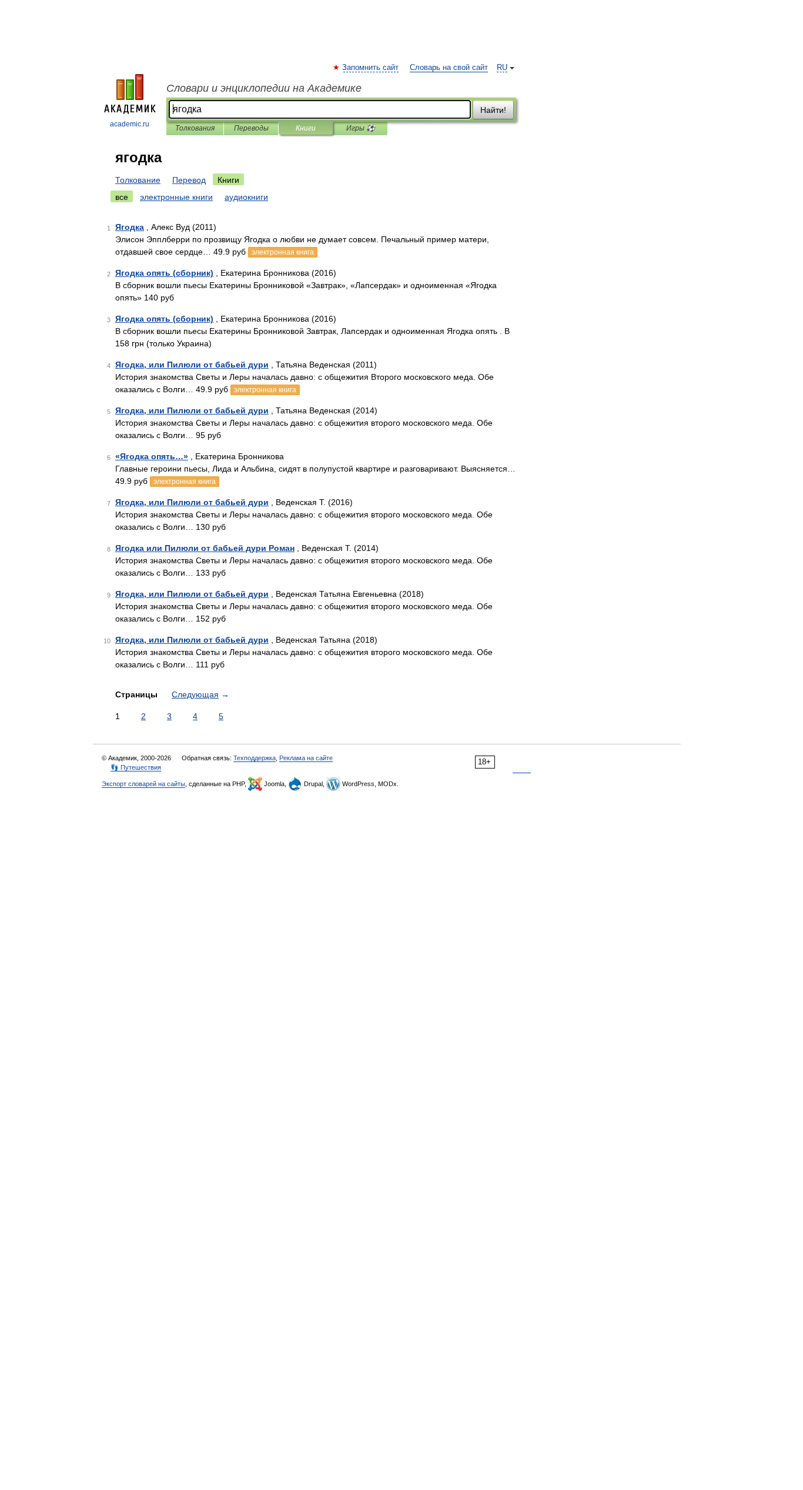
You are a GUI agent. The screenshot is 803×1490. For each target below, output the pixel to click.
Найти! (493, 110)
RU (502, 68)
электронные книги (176, 197)
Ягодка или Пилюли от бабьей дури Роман (205, 548)
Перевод (189, 180)
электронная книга (283, 252)
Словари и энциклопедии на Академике (264, 88)
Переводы (251, 128)
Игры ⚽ (360, 128)
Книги (306, 128)
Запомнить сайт (371, 68)
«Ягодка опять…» (151, 456)
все (121, 197)
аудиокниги (246, 197)
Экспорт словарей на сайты (143, 783)
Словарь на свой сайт (449, 68)
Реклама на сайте (306, 757)
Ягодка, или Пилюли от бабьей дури (192, 364)
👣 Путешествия (136, 767)
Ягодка (129, 227)
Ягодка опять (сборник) (164, 273)
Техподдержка (254, 757)
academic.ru (129, 124)
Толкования (195, 128)
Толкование (137, 180)
